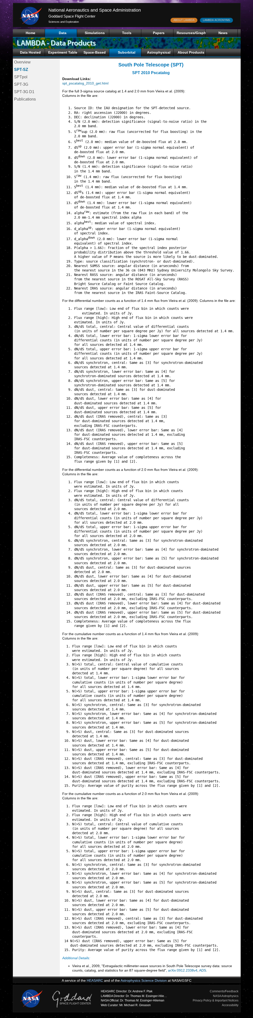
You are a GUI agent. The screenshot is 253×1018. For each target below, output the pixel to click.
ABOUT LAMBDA (183, 20)
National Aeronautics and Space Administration (94, 10)
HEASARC (95, 980)
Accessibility (230, 1005)
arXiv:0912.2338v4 (182, 970)
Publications (25, 99)
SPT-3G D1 (24, 92)
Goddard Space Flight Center (71, 16)
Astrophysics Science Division (144, 980)
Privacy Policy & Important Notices (215, 1000)
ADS (202, 970)
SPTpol (20, 77)
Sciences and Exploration (63, 21)
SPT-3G (21, 84)
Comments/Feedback (224, 991)
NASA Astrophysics (225, 996)
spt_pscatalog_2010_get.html (85, 83)
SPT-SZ (21, 69)
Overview (22, 62)
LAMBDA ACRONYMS (216, 20)
